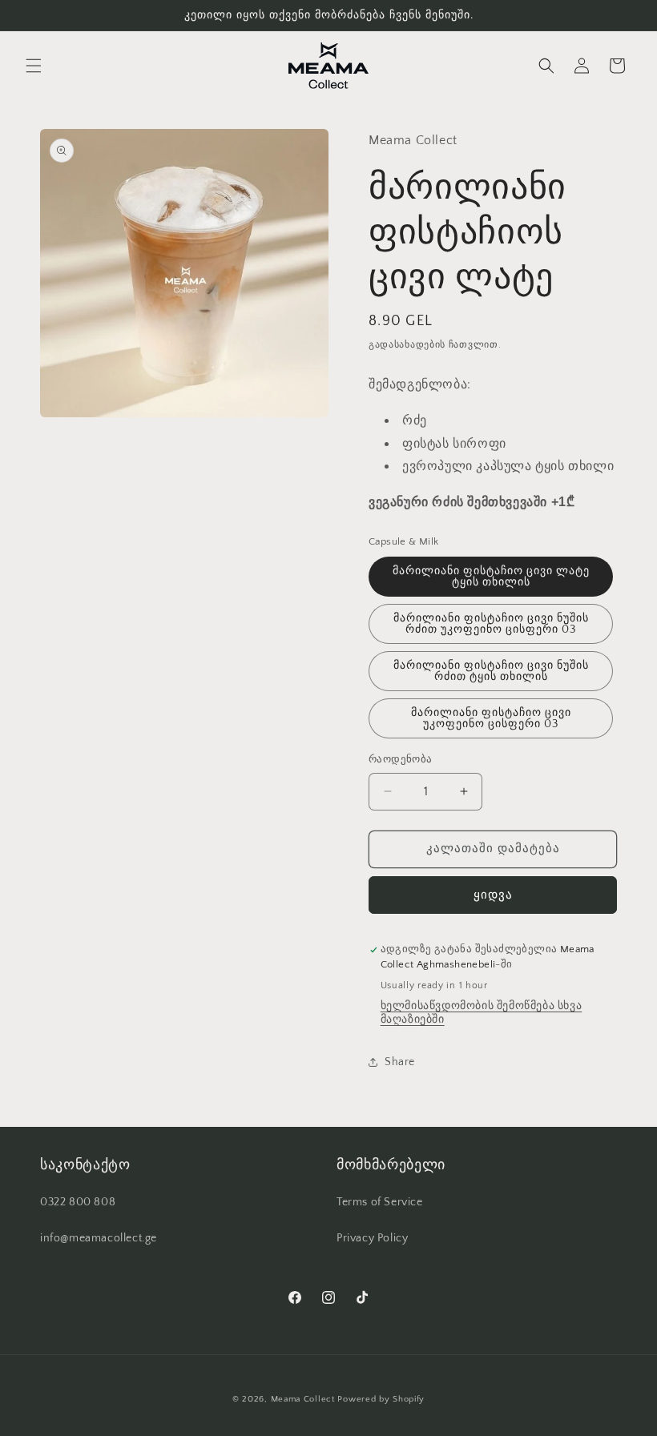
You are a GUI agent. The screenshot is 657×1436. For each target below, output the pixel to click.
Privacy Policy (372, 1238)
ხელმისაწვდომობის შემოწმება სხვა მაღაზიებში (481, 1013)
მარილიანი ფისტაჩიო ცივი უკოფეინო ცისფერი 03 (491, 718)
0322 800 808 (77, 1202)
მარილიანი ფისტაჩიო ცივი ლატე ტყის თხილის (491, 577)
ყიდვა (493, 895)
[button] (33, 65)
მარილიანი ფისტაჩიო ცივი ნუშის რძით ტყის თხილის (491, 671)
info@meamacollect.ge (98, 1238)
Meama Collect (303, 1399)
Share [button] (400, 1062)
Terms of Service (380, 1202)
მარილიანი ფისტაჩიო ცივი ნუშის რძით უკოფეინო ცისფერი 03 (491, 624)
